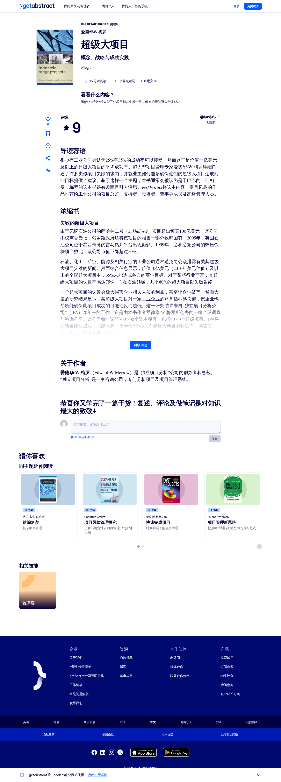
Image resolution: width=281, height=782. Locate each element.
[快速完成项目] (171, 489)
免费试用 (227, 658)
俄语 (122, 722)
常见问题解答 (79, 694)
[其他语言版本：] (48, 170)
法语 (219, 722)
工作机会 (76, 685)
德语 (56, 722)
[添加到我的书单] (48, 145)
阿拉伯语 (252, 722)
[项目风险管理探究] (110, 489)
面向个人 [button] (108, 6)
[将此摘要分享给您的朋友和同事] (48, 158)
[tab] (138, 546)
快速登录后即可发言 (82, 437)
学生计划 (227, 676)
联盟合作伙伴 (179, 676)
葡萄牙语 (186, 722)
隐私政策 (48, 734)
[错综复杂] (48, 489)
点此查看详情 (97, 775)
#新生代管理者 (80, 667)
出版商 (175, 658)
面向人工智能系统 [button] (135, 6)
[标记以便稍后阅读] (48, 133)
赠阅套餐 (227, 685)
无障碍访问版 (229, 734)
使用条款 (108, 734)
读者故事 (126, 676)
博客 (123, 667)
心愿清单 (126, 658)
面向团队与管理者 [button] (77, 6)
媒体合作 (176, 667)
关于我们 (76, 658)
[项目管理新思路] (233, 489)
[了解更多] (71, 116)
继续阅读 (140, 345)
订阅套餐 (227, 667)
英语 (26, 722)
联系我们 (76, 703)
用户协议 (167, 734)
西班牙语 (89, 722)
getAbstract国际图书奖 (87, 676)
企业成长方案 (230, 694)
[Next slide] (259, 546)
